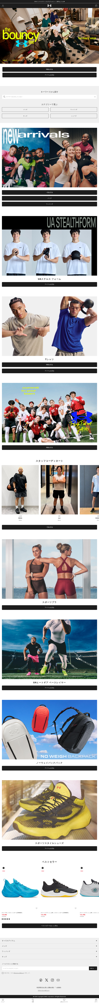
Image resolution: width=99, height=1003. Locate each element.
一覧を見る (49, 192)
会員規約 (58, 987)
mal (59, 518)
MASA (20, 518)
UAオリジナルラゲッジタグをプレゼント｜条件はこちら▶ (49, 1)
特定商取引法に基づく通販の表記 (45, 987)
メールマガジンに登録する (10, 964)
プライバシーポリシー (19, 973)
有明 (59, 516)
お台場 (20, 516)
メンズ (49, 198)
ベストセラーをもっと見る (49, 925)
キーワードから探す (49, 92)
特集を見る (49, 69)
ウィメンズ (49, 204)
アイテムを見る (49, 75)
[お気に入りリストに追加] (36, 908)
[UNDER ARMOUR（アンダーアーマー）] (49, 5)
